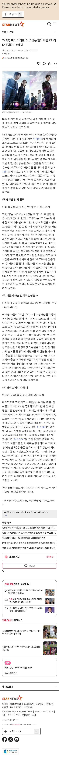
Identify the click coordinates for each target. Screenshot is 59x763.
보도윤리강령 (28, 707)
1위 (4, 171)
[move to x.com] (10, 739)
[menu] (54, 24)
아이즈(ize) (26, 715)
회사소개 (5, 704)
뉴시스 (37, 711)
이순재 (40, 426)
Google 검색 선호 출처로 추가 (15, 58)
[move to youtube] (16, 739)
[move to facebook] (4, 739)
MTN (30, 711)
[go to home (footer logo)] (12, 698)
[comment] (44, 63)
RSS (11, 707)
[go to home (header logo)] (13, 24)
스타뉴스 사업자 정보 (8, 720)
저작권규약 (49, 704)
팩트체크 (18, 707)
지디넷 (51, 711)
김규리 (17, 439)
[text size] (55, 63)
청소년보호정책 (28, 704)
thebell (10, 715)
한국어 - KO (15, 731)
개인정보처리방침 (15, 704)
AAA (17, 715)
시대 (3, 715)
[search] (49, 24)
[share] (49, 63)
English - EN (15, 14)
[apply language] (20, 14)
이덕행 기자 (6, 53)
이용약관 (5, 707)
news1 (44, 711)
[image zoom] (53, 106)
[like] (38, 63)
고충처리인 (39, 704)
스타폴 (34, 715)
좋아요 (32, 566)
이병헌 (36, 138)
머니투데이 (22, 711)
